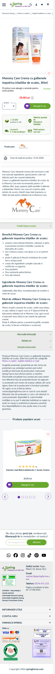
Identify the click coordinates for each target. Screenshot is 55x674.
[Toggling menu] (4, 4)
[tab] (26, 226)
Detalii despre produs (26, 226)
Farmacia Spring (8, 13)
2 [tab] (22, 497)
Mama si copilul (23, 13)
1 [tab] (19, 497)
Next (46, 495)
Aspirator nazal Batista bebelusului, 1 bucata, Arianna (27, 470)
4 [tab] (30, 497)
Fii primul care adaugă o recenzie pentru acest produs (20, 89)
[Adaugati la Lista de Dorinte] (48, 434)
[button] (32, 97)
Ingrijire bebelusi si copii (41, 13)
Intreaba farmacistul (26, 347)
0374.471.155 (42, 583)
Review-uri (26, 340)
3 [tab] (26, 497)
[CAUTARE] (31, 4)
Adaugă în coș (27, 485)
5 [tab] (34, 497)
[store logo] (14, 5)
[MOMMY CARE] (23, 147)
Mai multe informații (26, 334)
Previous (3, 495)
